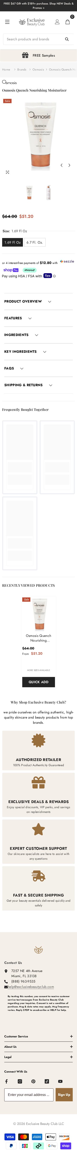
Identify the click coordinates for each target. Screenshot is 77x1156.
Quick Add (38, 682)
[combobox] (38, 39)
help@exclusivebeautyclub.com (31, 986)
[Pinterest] (33, 1081)
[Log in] (57, 22)
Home (6, 69)
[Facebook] (6, 1081)
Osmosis (38, 69)
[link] (20, 467)
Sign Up (64, 1094)
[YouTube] (60, 1081)
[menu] (7, 22)
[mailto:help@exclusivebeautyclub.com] (40, 1017)
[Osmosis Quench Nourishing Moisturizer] (38, 613)
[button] (61, 165)
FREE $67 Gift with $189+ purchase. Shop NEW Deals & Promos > (39, 6)
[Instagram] (20, 1081)
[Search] (38, 39)
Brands (22, 69)
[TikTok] (47, 1081)
